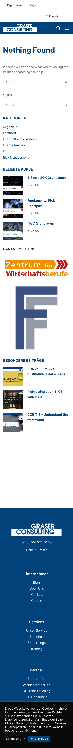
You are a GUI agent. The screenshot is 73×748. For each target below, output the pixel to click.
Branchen (36, 637)
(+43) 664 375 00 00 (36, 542)
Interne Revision (15, 145)
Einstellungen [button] (15, 739)
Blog (36, 582)
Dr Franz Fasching (36, 691)
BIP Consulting (36, 697)
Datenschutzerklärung (20, 719)
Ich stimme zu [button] (39, 738)
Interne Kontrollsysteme (20, 139)
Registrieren (14, 5)
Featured (9, 133)
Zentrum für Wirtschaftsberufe (36, 682)
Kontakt (36, 601)
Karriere (37, 594)
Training (36, 649)
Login (33, 5)
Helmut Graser (36, 550)
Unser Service (36, 630)
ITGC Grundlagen (40, 223)
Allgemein (10, 127)
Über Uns (36, 588)
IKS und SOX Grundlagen (46, 178)
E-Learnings (36, 643)
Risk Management (16, 157)
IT (4, 151)
